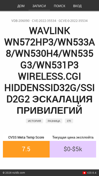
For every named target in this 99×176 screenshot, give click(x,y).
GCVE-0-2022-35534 (73, 20)
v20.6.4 (91, 172)
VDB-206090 (20, 20)
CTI (69, 121)
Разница (54, 121)
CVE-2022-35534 (44, 20)
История (34, 121)
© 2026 (14, 172)
